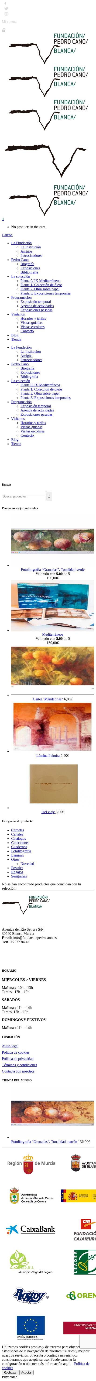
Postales (17, 868)
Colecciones (20, 843)
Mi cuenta (9, 22)
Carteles (17, 834)
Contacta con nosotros (18, 1071)
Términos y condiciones (19, 1065)
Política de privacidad (18, 1059)
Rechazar (10, 1372)
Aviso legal (10, 1046)
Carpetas (17, 830)
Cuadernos (19, 847)
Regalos (17, 872)
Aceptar (26, 1372)
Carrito (7, 235)
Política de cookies (15, 1052)
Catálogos (18, 838)
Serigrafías (19, 876)
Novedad (27, 864)
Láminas (17, 855)
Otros (15, 859)
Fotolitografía (21, 851)
